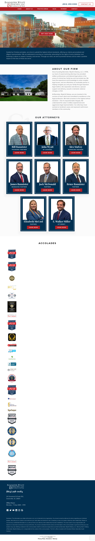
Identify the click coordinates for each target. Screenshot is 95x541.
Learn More (19, 153)
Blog (54, 9)
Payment (64, 9)
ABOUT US (29, 9)
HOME (19, 9)
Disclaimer (49, 538)
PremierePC (50, 537)
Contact (74, 9)
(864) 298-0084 (14, 492)
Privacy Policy (41, 538)
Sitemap (55, 538)
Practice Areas (42, 9)
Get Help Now (47, 34)
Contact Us (86, 4)
